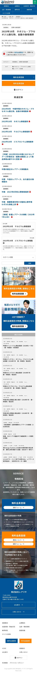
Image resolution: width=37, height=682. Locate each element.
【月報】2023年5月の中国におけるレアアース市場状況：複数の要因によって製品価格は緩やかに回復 (18, 156)
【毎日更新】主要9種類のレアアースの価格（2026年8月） (18, 426)
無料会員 (11, 641)
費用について (17, 540)
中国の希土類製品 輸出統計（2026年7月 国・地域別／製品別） (18, 414)
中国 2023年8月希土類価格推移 (15, 192)
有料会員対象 (6, 343)
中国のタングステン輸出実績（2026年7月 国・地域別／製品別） (17, 374)
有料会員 (25, 641)
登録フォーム (17, 507)
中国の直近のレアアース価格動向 (15, 169)
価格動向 (6, 6)
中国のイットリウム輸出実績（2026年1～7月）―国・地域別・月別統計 (18, 347)
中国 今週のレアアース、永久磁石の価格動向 (18, 180)
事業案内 (22, 648)
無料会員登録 (18, 77)
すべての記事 (6, 13)
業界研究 (17, 9)
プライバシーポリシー (17, 663)
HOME (4, 648)
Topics (25, 341)
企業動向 (17, 6)
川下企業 (20, 457)
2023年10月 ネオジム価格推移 (15, 121)
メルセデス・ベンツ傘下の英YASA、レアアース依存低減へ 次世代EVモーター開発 (18, 460)
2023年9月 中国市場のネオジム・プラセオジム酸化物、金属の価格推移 (18, 109)
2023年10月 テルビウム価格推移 (16, 131)
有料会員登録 (18, 83)
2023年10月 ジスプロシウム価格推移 (18, 241)
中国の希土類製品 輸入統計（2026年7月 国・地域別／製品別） (18, 401)
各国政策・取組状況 (29, 6)
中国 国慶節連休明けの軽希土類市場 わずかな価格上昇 (18, 203)
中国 (4, 341)
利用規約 (5, 663)
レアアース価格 (18, 68)
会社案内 (17, 605)
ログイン (19, 89)
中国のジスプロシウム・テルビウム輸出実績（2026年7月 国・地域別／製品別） (17, 387)
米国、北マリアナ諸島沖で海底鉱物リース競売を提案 (18, 437)
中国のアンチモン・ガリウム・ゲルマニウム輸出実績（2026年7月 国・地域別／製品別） (18, 360)
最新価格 (10, 422)
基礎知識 (29, 9)
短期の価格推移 (15, 27)
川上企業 (10, 445)
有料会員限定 (18, 52)
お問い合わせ (17, 612)
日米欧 (14, 434)
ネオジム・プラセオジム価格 (22, 66)
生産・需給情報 (6, 9)
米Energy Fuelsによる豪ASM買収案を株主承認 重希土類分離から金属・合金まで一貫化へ (18, 449)
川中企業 (15, 445)
